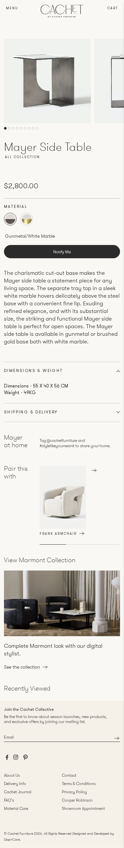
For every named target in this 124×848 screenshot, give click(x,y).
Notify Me (62, 252)
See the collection (22, 667)
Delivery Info (15, 783)
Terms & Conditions (79, 783)
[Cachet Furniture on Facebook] (7, 759)
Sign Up (116, 738)
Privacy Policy (74, 792)
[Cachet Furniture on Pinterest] (25, 759)
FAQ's (9, 800)
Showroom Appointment (83, 808)
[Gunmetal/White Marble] (10, 219)
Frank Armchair (58, 534)
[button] (5, 128)
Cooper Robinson (77, 800)
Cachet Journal (17, 792)
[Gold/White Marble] (27, 219)
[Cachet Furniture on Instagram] (15, 758)
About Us (12, 775)
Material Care (16, 808)
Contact (69, 775)
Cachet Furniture (20, 833)
